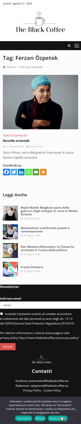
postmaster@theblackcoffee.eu (49, 381)
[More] (43, 172)
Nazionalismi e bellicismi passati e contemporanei (45, 229)
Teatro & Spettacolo (15, 135)
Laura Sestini (36, 146)
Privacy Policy (32, 390)
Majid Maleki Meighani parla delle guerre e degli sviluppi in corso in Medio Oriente (49, 211)
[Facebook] (6, 172)
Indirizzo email (10, 298)
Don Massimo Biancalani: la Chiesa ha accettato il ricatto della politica (47, 248)
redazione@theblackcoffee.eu (49, 386)
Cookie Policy (52, 390)
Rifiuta (40, 418)
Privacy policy (58, 418)
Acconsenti (24, 418)
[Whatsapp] (28, 172)
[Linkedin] (21, 172)
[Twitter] (14, 172)
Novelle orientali (16, 140)
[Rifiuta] (76, 410)
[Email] (36, 172)
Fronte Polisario (32, 267)
